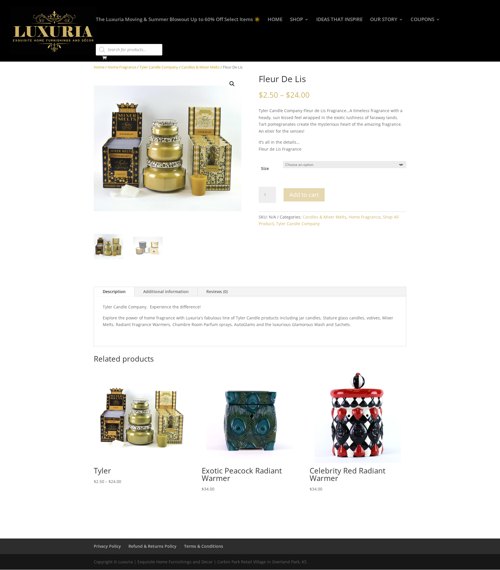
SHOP (296, 20)
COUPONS (422, 20)
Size (265, 168)
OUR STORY (383, 20)
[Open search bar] (99, 41)
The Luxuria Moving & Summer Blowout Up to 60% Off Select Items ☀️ (178, 20)
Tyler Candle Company (158, 67)
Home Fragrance (122, 67)
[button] (232, 84)
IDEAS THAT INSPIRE (339, 20)
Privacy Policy (107, 546)
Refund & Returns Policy (152, 546)
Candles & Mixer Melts (200, 67)
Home (99, 67)
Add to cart (304, 195)
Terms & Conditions (203, 546)
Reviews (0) (217, 291)
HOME (275, 20)
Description (114, 291)
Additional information (166, 291)
